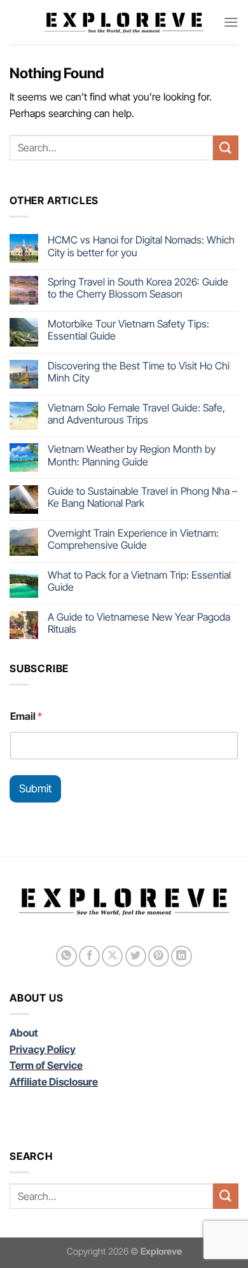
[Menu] (230, 22)
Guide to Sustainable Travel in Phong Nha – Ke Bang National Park (142, 497)
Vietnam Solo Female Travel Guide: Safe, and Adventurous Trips (136, 414)
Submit (35, 788)
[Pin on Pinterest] (158, 956)
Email (26, 716)
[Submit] (225, 147)
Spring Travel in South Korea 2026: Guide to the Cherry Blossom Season (138, 288)
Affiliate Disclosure (54, 1081)
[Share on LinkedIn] (181, 956)
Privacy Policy (43, 1049)
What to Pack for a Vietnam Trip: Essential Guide (139, 581)
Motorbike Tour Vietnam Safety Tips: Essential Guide (128, 330)
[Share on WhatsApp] (66, 956)
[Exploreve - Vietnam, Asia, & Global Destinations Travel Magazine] (124, 22)
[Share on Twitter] (135, 956)
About (24, 1032)
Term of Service (46, 1065)
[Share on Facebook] (89, 956)
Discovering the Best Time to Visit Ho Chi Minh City (139, 372)
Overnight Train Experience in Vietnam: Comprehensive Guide (133, 539)
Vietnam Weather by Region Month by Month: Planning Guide (132, 455)
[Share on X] (112, 956)
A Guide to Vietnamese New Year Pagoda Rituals (139, 623)
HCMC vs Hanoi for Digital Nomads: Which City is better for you (141, 246)
